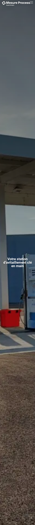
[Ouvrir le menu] (31, 2)
